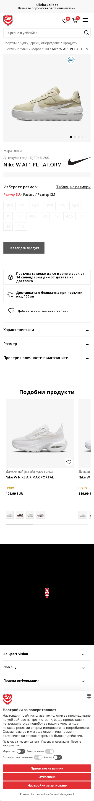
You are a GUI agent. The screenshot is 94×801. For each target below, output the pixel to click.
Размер (10, 343)
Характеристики (18, 329)
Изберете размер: (20, 187)
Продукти (70, 43)
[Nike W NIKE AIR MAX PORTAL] (40, 433)
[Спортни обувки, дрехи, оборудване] (8, 20)
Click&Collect (47, 4)
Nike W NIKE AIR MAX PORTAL (30, 477)
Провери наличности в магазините (35, 357)
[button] (47, 32)
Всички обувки (16, 49)
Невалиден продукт (23, 248)
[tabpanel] (47, 98)
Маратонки (40, 49)
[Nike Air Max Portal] (40, 514)
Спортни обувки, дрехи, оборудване (31, 43)
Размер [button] (28, 194)
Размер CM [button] (46, 194)
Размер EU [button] (11, 194)
